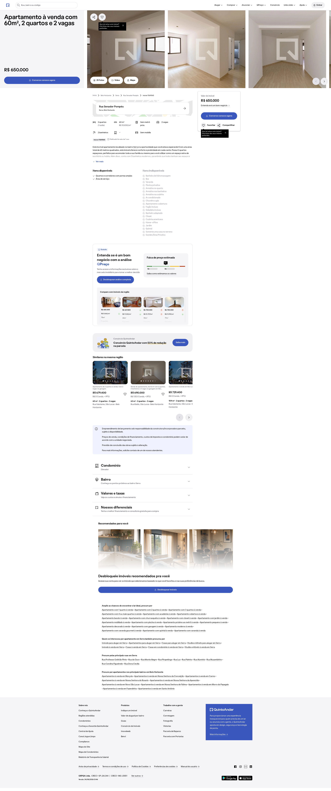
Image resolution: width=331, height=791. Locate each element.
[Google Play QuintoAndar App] (229, 778)
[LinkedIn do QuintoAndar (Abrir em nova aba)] (250, 766)
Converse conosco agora (43, 80)
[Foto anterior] (97, 372)
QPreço (260, 5)
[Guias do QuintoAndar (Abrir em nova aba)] (245, 766)
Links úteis (288, 5)
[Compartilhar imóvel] (93, 17)
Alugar (217, 5)
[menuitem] (218, 5)
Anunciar (246, 5)
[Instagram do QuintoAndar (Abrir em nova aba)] (240, 766)
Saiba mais (180, 342)
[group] (110, 386)
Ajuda (302, 5)
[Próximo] (324, 81)
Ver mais (100, 162)
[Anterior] (316, 81)
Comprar (231, 5)
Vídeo (117, 80)
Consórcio (275, 5)
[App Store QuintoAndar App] (245, 778)
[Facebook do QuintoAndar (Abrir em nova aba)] (235, 766)
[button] (143, 467)
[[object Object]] (123, 25)
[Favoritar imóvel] (102, 17)
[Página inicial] (7, 5)
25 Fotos (100, 80)
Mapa (132, 80)
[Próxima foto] (123, 372)
